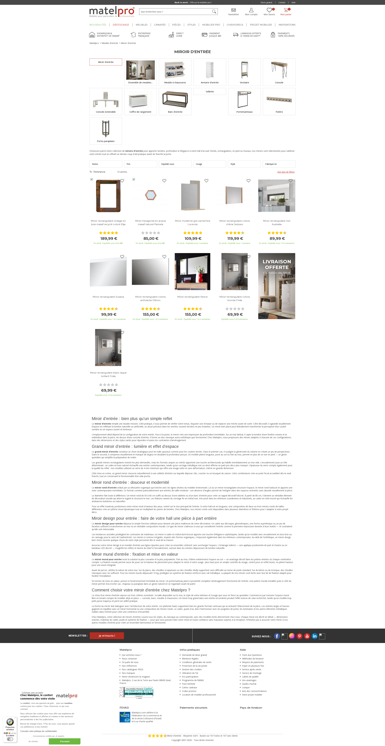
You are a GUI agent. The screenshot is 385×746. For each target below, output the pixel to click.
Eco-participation (190, 676)
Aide (293, 2)
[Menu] (15, 718)
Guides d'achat (249, 683)
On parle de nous (130, 662)
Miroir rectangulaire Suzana (108, 296)
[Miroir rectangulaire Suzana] (108, 271)
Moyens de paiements (253, 662)
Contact (281, 2)
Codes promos (189, 691)
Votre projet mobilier (252, 694)
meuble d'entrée (132, 545)
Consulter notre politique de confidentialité (38, 731)
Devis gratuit (266, 2)
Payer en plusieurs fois (253, 665)
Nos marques (128, 673)
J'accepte (65, 741)
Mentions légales (190, 658)
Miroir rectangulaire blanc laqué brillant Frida (108, 374)
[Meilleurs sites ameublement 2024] (136, 692)
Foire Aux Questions (252, 655)
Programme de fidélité (193, 680)
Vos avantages (249, 680)
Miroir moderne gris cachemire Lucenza (192, 222)
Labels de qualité (250, 676)
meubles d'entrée (107, 622)
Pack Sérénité (188, 683)
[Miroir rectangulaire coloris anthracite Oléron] (150, 271)
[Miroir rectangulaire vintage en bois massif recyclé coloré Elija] (108, 195)
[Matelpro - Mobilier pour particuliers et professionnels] (112, 11)
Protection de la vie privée (194, 665)
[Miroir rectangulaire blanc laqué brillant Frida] (108, 347)
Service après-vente (251, 669)
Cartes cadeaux (189, 687)
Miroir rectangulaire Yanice (192, 296)
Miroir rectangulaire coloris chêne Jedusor (234, 222)
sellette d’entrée (165, 473)
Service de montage (252, 673)
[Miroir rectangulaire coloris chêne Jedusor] (234, 195)
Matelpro (94, 43)
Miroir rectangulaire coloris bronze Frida (234, 298)
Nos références (129, 665)
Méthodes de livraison (253, 658)
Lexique (246, 687)
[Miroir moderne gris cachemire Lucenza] (192, 195)
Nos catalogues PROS (132, 669)
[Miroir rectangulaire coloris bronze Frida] (234, 271)
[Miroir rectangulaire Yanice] (192, 271)
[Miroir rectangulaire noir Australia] (276, 195)
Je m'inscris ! (107, 635)
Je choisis (33, 741)
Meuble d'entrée (110, 43)
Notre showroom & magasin (136, 676)
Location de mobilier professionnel (199, 694)
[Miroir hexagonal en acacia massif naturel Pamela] (150, 195)
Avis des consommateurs (254, 691)
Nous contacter (129, 658)
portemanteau (176, 581)
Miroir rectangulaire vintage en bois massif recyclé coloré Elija (108, 222)
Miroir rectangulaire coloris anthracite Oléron (150, 298)
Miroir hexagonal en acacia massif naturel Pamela (150, 222)
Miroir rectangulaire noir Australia (276, 222)
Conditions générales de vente (196, 662)
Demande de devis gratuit (194, 655)
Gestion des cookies (192, 669)
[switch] (10, 739)
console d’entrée (141, 437)
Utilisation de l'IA (190, 673)
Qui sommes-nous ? (131, 655)
